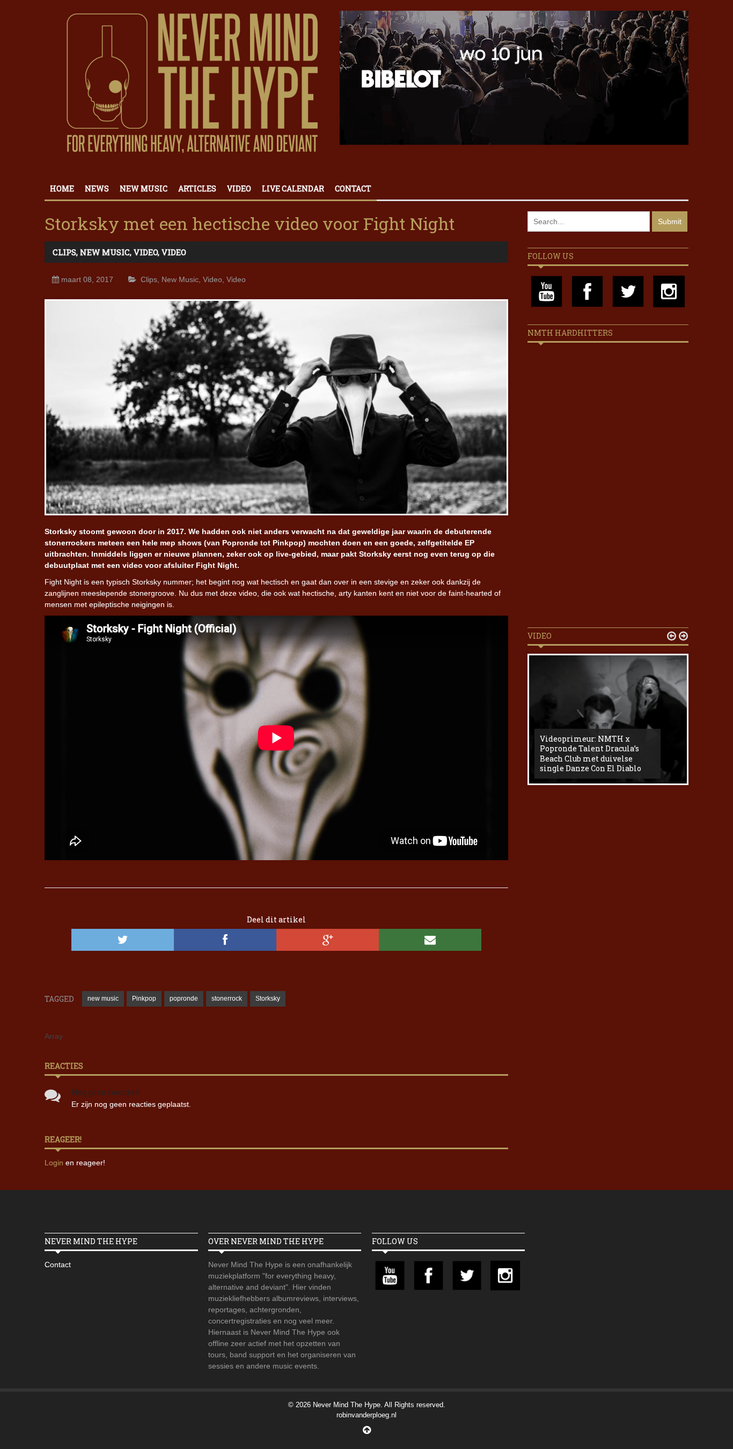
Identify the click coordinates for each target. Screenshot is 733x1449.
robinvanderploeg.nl (366, 1415)
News (97, 188)
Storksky (267, 998)
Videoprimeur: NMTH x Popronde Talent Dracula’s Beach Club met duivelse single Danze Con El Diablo (590, 753)
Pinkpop (144, 998)
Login (55, 1162)
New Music (143, 188)
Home (62, 188)
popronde (184, 998)
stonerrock (226, 998)
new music (103, 998)
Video (239, 188)
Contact (353, 188)
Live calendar (293, 188)
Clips (64, 252)
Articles (197, 188)
